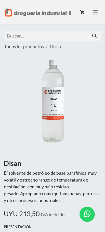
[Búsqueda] (94, 36)
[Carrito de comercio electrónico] (82, 12)
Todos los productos (24, 46)
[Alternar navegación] (95, 12)
